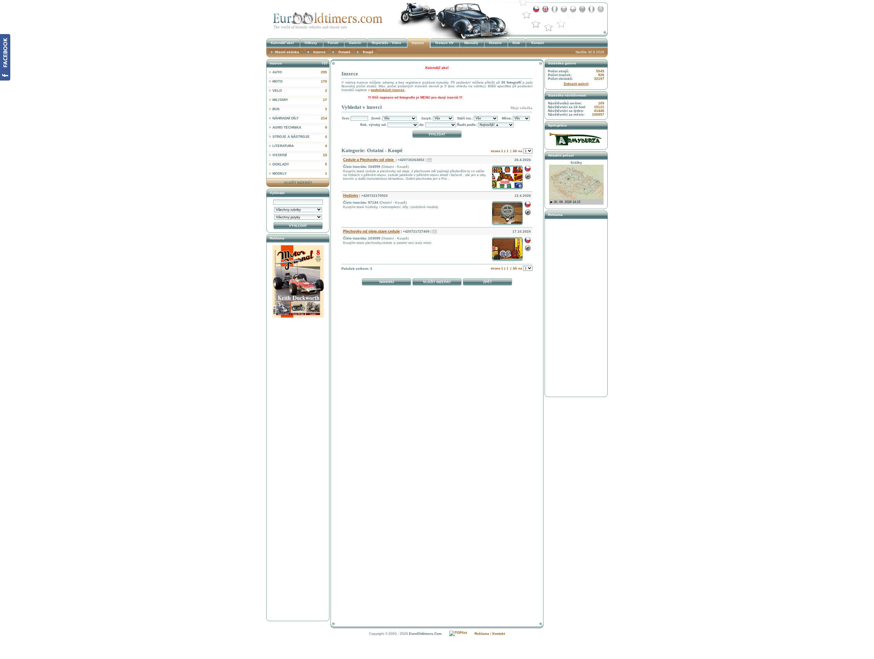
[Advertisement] (437, 304)
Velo (299, 90)
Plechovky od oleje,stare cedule (371, 231)
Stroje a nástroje (299, 136)
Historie (495, 43)
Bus (299, 109)
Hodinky (350, 195)
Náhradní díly (299, 118)
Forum (333, 43)
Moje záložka (521, 108)
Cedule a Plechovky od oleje (369, 160)
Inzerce (326, 18)
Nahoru (386, 282)
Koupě (368, 52)
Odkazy (311, 43)
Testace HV (444, 43)
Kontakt (537, 43)
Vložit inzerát (437, 282)
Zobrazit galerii (576, 84)
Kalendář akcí (282, 43)
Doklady (299, 164)
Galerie (355, 43)
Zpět (487, 282)
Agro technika (299, 127)
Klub (516, 43)
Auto (299, 72)
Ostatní (299, 155)
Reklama (482, 633)
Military (299, 100)
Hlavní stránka (287, 52)
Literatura (299, 146)
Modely (299, 173)
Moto (299, 81)
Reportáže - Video (386, 43)
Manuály (471, 43)
